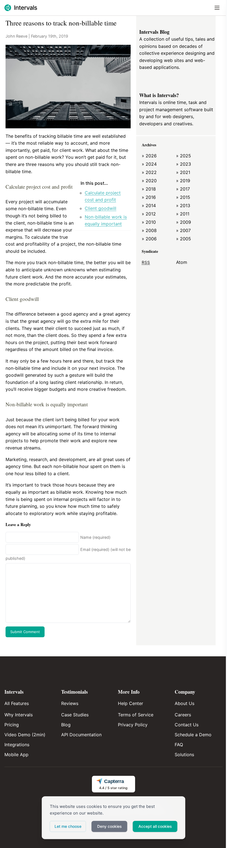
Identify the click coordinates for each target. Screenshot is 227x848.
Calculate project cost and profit (103, 196)
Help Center (130, 703)
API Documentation (81, 734)
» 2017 (183, 189)
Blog (66, 724)
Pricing (11, 724)
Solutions (184, 754)
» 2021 (183, 172)
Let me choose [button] (68, 826)
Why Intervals (18, 714)
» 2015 (183, 197)
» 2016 (149, 197)
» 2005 (183, 238)
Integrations (16, 744)
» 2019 (183, 180)
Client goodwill (100, 208)
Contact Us (186, 724)
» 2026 (149, 155)
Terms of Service (135, 714)
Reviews (69, 703)
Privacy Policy (133, 724)
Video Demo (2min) (24, 734)
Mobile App (16, 754)
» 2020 (149, 180)
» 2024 (149, 164)
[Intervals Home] (20, 8)
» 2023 (183, 164)
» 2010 (149, 222)
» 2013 (183, 205)
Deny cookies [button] (109, 826)
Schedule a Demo (193, 734)
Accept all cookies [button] (155, 826)
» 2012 (149, 214)
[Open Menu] (217, 7)
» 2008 (149, 230)
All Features (16, 703)
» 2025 (183, 155)
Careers (183, 714)
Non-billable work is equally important (106, 220)
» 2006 (149, 238)
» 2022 (149, 172)
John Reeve (16, 36)
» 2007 (183, 230)
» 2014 (149, 205)
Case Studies (75, 714)
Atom (181, 262)
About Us (184, 703)
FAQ (179, 744)
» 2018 (149, 189)
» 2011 (182, 214)
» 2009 (183, 222)
